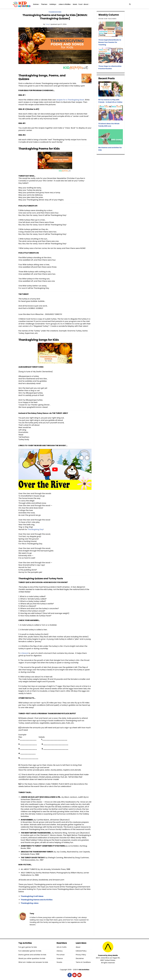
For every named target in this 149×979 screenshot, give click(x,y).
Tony (47, 24)
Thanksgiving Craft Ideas (32, 896)
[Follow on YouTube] (79, 975)
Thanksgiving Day (35, 529)
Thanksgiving (55, 12)
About (86, 4)
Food (80, 4)
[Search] (130, 4)
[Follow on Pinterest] (74, 975)
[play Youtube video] (54, 469)
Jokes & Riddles (64, 4)
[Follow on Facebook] (69, 975)
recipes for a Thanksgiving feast (70, 100)
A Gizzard (24, 653)
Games (36, 4)
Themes (44, 4)
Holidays (52, 4)
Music (75, 4)
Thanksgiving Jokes (29, 903)
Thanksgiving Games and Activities (37, 899)
